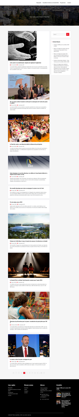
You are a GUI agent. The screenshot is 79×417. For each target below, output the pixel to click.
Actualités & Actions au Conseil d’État (51, 2)
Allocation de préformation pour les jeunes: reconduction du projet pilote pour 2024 (28, 322)
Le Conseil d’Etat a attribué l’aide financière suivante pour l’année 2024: (26, 280)
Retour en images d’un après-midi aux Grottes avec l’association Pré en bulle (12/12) (61, 50)
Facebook (26, 387)
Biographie (38, 2)
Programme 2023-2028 (13, 393)
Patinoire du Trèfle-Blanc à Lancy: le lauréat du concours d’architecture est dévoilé (28, 241)
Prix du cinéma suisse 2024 (16, 202)
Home (31, 16)
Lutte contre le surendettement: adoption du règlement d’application (25, 62)
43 (41, 372)
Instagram (26, 391)
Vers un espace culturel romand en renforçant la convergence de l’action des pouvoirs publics (28, 102)
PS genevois (62, 2)
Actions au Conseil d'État (44, 16)
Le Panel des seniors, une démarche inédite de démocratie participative (26, 144)
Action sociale (36, 16)
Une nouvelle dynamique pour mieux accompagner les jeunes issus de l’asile (27, 188)
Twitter (25, 389)
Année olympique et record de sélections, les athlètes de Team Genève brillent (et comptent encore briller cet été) (28, 173)
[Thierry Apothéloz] (15, 2)
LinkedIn (26, 392)
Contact (69, 2)
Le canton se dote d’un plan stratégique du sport (21, 359)
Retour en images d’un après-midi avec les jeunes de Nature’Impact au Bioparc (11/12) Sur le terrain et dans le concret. (66, 403)
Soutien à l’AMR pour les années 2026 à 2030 (63, 388)
